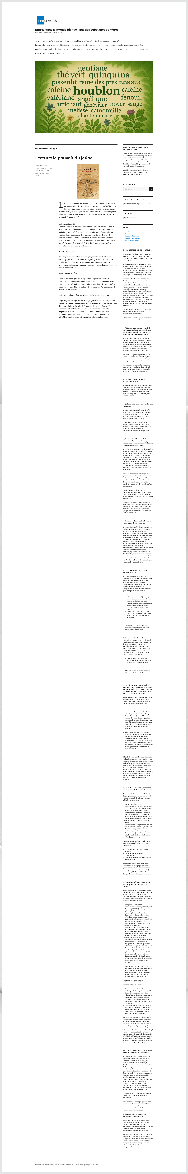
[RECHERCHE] (151, 189)
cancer (37, 173)
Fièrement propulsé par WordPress (86, 1165)
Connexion (128, 234)
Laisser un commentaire (43, 178)
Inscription (128, 232)
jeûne (42, 173)
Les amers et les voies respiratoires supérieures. (90, 45)
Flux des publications (132, 236)
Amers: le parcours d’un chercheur (49, 41)
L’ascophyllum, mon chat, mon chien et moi (52, 45)
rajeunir (37, 175)
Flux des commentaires (132, 238)
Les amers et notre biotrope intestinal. (50, 53)
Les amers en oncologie (140, 49)
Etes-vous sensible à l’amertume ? (78, 41)
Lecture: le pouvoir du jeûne (64, 157)
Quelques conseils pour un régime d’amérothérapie (107, 49)
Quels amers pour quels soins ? (107, 41)
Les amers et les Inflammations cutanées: (127, 45)
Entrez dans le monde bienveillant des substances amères (76, 29)
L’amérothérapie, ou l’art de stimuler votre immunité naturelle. (59, 49)
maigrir (47, 173)
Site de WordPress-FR (132, 240)
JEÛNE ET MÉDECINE (41, 168)
